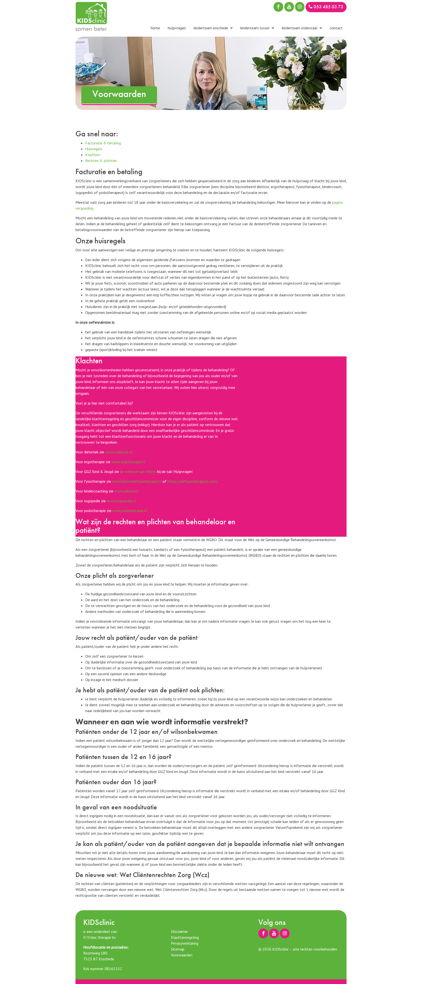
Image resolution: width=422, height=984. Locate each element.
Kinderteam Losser (255, 27)
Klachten (92, 154)
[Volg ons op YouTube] (289, 7)
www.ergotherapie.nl (128, 461)
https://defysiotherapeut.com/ (193, 481)
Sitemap (177, 949)
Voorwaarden (181, 954)
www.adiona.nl (126, 491)
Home (155, 27)
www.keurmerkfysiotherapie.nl (137, 481)
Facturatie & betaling (103, 142)
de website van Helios (138, 471)
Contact (336, 27)
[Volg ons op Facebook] (278, 7)
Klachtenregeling (185, 937)
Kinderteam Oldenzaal (299, 27)
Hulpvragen (177, 27)
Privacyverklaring (184, 943)
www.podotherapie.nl (129, 510)
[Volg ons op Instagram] (300, 7)
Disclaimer (179, 931)
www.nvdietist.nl (119, 451)
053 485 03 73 (328, 7)
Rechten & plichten (101, 160)
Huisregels (93, 148)
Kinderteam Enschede (211, 27)
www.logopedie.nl (121, 500)
